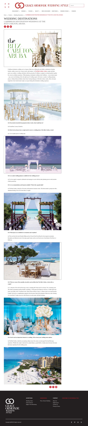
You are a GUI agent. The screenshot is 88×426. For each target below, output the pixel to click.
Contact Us (55, 404)
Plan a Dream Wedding (45, 400)
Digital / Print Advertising (31, 404)
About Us (55, 400)
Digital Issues (56, 402)
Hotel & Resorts (29, 402)
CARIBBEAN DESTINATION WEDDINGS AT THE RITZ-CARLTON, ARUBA (24, 22)
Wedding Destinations (20, 18)
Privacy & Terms (56, 406)
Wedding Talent (29, 400)
